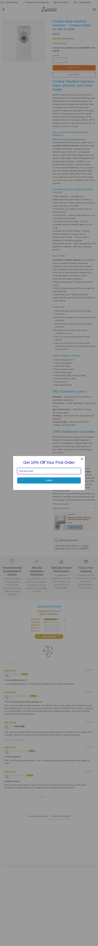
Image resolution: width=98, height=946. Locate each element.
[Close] (82, 459)
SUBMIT (49, 480)
